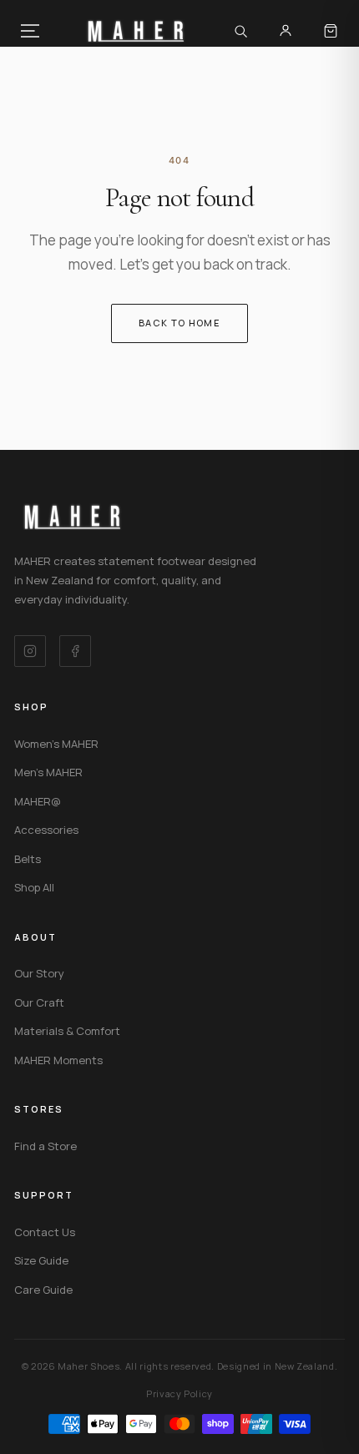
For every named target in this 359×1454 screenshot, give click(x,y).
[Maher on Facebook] (75, 651)
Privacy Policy (179, 1393)
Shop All (34, 887)
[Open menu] (30, 31)
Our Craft (39, 1002)
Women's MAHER (56, 743)
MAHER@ (37, 801)
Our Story (39, 973)
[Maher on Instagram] (30, 651)
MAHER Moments (58, 1060)
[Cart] (330, 31)
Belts (27, 858)
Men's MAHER (48, 772)
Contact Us (44, 1231)
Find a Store (45, 1146)
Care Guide (43, 1289)
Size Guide (41, 1260)
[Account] (285, 31)
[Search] (240, 31)
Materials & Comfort (67, 1030)
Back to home (179, 322)
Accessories (46, 829)
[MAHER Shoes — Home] (136, 31)
